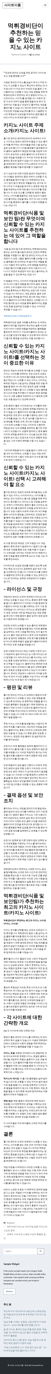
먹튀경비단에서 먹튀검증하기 (18, 316)
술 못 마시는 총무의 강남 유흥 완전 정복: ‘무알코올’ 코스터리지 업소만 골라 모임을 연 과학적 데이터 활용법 (25, 1333)
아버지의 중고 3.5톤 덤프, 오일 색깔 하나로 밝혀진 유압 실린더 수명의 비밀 (25, 1341)
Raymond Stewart (18, 54)
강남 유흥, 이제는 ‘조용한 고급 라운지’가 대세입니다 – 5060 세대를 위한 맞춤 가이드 (25, 1323)
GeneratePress (37, 1365)
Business (11, 1223)
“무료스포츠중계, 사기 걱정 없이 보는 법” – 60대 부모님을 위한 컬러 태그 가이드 (25, 1349)
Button (9, 1291)
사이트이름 (12, 5)
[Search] (40, 1251)
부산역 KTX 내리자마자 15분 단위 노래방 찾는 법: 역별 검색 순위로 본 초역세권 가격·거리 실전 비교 (25, 1315)
